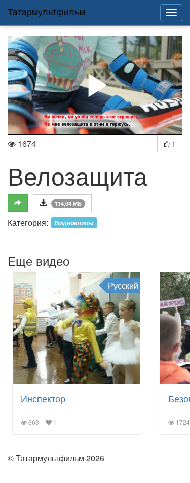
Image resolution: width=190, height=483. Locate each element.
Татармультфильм (46, 11)
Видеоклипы (74, 222)
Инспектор (43, 398)
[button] (95, 85)
